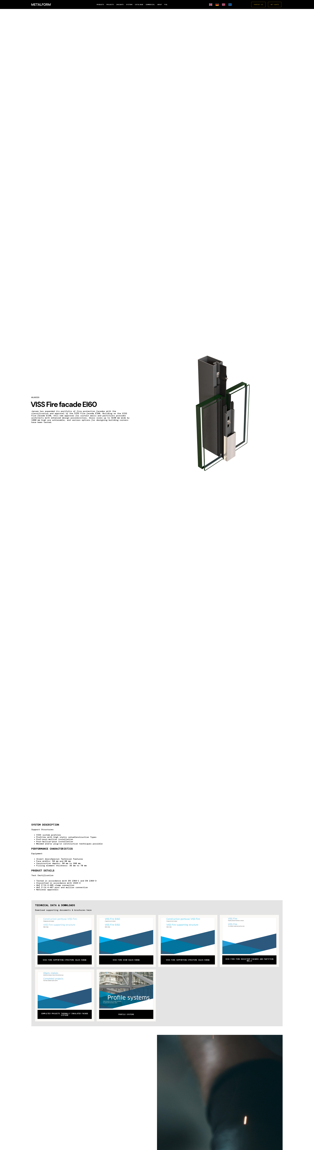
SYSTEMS (129, 5)
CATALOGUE (139, 5)
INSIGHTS (120, 5)
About (159, 5)
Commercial (150, 5)
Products (100, 5)
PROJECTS (110, 5)
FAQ (165, 5)
